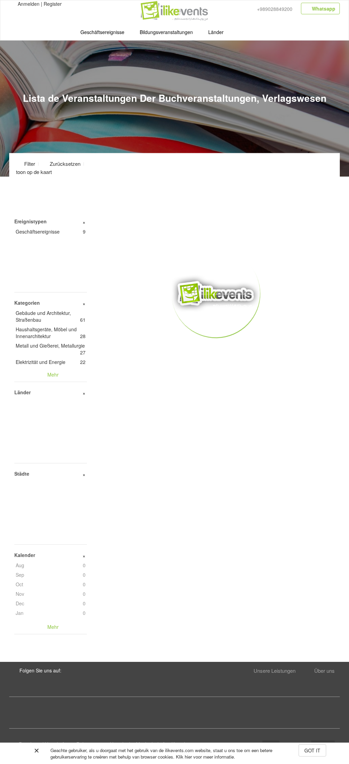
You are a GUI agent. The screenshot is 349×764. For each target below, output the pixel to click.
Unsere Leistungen (274, 670)
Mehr (216, 348)
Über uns (324, 670)
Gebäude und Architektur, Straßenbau (51, 316)
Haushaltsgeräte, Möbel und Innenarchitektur (51, 332)
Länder (216, 32)
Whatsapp (322, 8)
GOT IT (312, 750)
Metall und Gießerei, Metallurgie (51, 349)
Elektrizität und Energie (51, 362)
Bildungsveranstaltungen (166, 32)
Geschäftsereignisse (102, 32)
